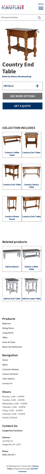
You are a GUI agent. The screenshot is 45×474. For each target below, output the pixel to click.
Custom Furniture (10, 374)
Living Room (8, 332)
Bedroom (6, 323)
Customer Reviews (10, 369)
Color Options (8, 378)
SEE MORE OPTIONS (22, 96)
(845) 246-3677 (9, 454)
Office (4, 337)
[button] (38, 32)
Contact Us (7, 383)
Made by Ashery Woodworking (16, 76)
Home (5, 360)
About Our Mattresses (12, 346)
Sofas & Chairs (8, 342)
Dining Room (8, 328)
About (5, 364)
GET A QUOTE (22, 106)
